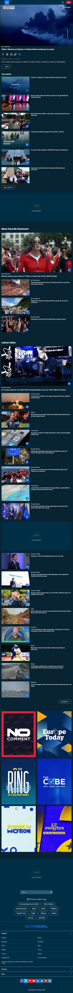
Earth (3, 945)
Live (68, 2)
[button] (9, 187)
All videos (64, 701)
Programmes (5, 957)
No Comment (6, 273)
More (3, 974)
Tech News (34, 430)
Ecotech (33, 627)
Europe (4, 937)
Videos (40, 953)
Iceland (54, 913)
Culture (4, 953)
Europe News (35, 394)
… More (6, 66)
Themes (4, 933)
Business (4, 941)
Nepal (33, 664)
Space (33, 412)
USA (32, 609)
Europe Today (35, 553)
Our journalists (42, 957)
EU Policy (42, 918)
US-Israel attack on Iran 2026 (28, 904)
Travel (39, 949)
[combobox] (36, 892)
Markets (33, 682)
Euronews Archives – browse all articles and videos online (17, 962)
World (39, 937)
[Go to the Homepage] (7, 2)
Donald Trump (21, 913)
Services (4, 969)
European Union (21, 908)
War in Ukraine (49, 904)
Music (43, 908)
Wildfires (54, 908)
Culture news (6, 387)
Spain (34, 908)
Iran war (30, 918)
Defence (43, 913)
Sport (33, 645)
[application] (36, 25)
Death (33, 913)
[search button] (51, 892)
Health (4, 949)
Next (39, 945)
